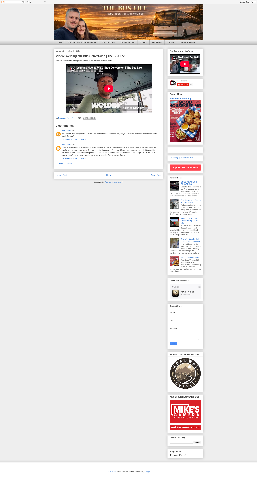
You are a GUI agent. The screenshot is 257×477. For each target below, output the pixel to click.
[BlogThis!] (86, 118)
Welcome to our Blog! (181, 98)
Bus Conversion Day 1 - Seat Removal (191, 201)
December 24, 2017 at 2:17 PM (74, 158)
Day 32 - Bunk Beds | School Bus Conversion (190, 240)
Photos (170, 42)
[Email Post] (79, 118)
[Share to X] (89, 118)
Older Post (156, 175)
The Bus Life (111, 472)
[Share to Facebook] (91, 118)
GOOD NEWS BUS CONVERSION (189, 183)
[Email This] (84, 118)
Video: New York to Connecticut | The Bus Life (190, 220)
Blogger (147, 472)
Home (59, 42)
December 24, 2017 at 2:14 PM (74, 139)
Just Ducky (66, 130)
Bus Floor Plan (128, 42)
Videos (143, 42)
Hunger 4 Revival (187, 42)
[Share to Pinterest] (94, 118)
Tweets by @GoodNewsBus (181, 157)
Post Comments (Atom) (114, 182)
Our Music (157, 42)
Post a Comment (65, 163)
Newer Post (61, 175)
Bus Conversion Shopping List (82, 42)
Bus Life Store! (108, 42)
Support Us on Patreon (185, 167)
